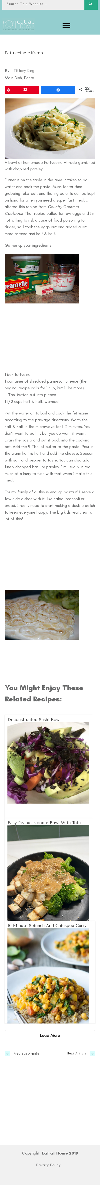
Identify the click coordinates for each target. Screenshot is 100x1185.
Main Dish (13, 77)
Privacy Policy (48, 1165)
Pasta (29, 77)
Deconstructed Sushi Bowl (49, 766)
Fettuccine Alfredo (24, 52)
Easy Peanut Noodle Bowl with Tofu (49, 869)
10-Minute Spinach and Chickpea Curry (50, 972)
